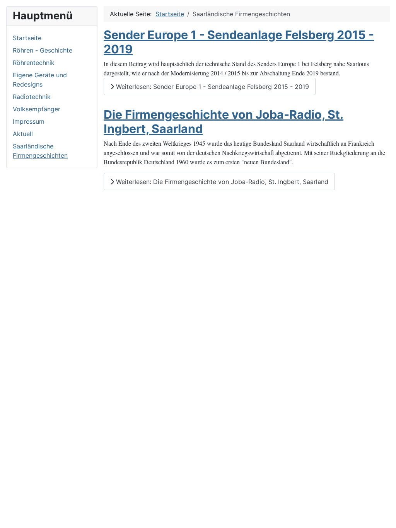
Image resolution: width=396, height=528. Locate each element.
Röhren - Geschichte (42, 50)
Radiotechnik (32, 96)
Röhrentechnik (34, 62)
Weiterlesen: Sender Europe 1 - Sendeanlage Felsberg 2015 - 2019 (211, 86)
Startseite (27, 38)
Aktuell (23, 134)
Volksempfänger (36, 109)
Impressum (28, 121)
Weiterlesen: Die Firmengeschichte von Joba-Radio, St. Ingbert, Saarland (221, 182)
